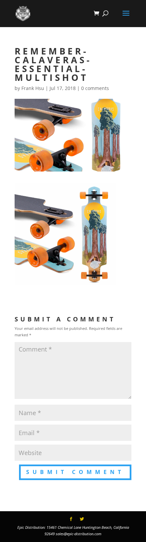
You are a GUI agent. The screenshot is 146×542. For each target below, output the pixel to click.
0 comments (95, 88)
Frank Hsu (32, 88)
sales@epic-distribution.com (79, 533)
